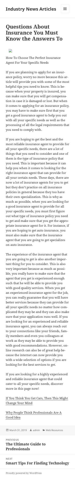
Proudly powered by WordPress (24, 473)
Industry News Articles (31, 9)
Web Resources (54, 430)
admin (36, 430)
